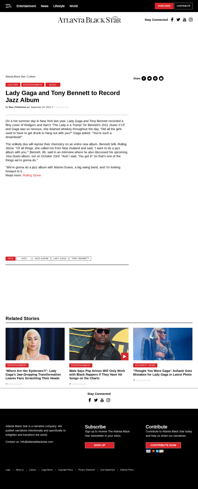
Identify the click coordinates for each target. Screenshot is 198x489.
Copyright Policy (65, 470)
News (44, 6)
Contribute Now (163, 445)
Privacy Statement (86, 470)
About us (20, 470)
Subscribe (164, 6)
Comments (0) (61, 107)
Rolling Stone (31, 175)
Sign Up (99, 445)
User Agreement (107, 470)
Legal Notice (47, 470)
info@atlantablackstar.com (36, 441)
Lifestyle (59, 6)
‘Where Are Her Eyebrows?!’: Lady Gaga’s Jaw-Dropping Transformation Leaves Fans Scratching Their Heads (33, 374)
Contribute (183, 6)
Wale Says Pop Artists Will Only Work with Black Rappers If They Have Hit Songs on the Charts (97, 374)
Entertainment (26, 6)
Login (8, 470)
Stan (11, 107)
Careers (32, 470)
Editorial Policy (127, 470)
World (74, 6)
